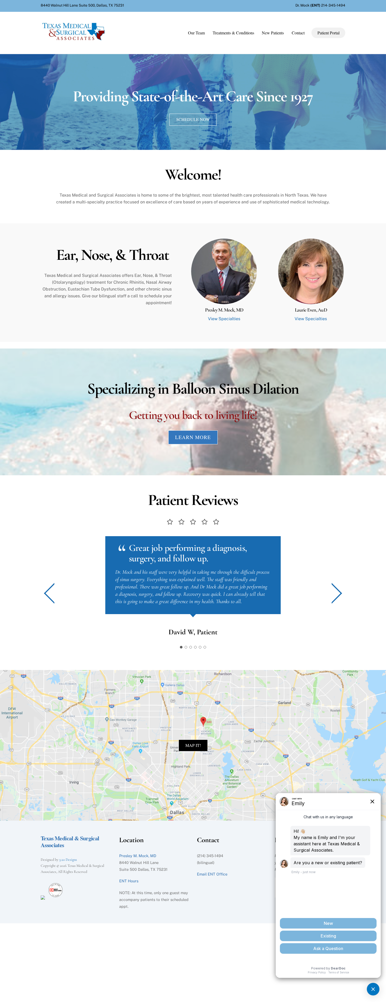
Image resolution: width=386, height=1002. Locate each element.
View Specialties (224, 318)
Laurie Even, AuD (311, 310)
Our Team (196, 32)
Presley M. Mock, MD (224, 310)
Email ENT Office (212, 874)
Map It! (193, 745)
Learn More (193, 437)
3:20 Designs (68, 859)
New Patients (273, 32)
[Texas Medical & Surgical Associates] (73, 41)
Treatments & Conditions (233, 32)
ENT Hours (128, 881)
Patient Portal (328, 32)
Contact (298, 32)
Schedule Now (193, 119)
